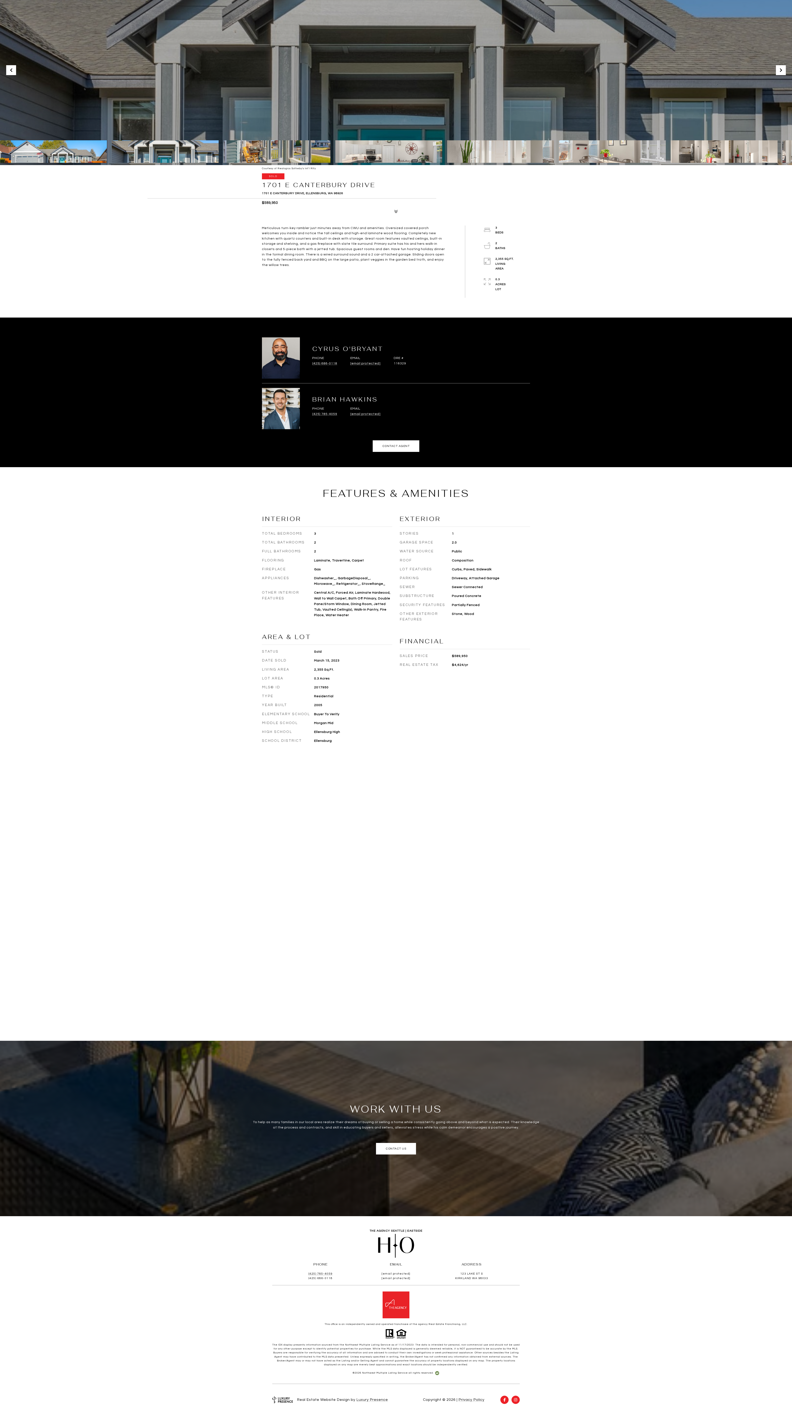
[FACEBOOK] (504, 1400)
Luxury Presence (372, 1400)
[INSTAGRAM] (516, 1400)
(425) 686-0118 (324, 363)
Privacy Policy (471, 1400)
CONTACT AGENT (396, 446)
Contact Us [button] (396, 1148)
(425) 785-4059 (324, 414)
